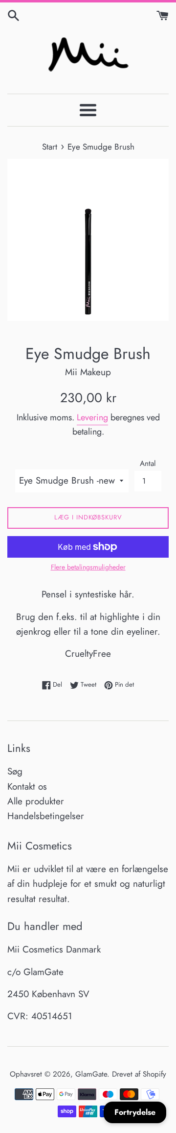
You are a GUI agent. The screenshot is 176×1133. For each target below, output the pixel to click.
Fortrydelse (134, 1112)
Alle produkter (35, 801)
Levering (92, 417)
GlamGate (91, 1074)
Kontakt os (27, 786)
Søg (14, 771)
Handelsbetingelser (45, 816)
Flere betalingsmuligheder (88, 567)
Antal (148, 463)
